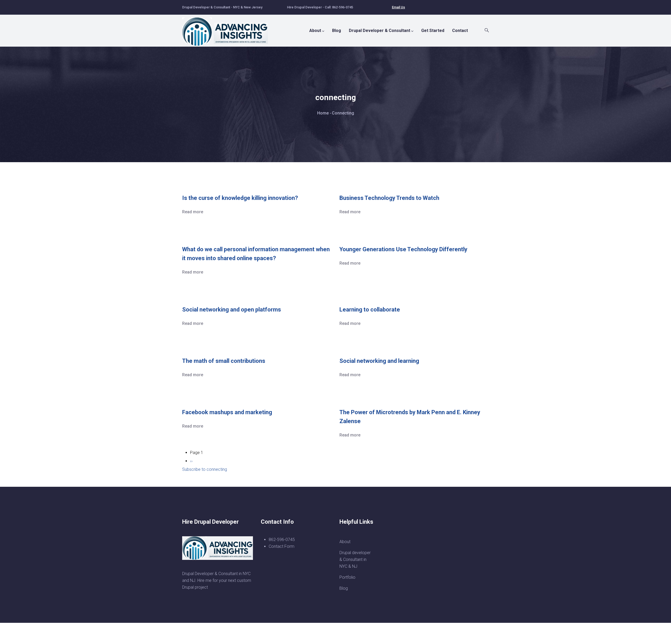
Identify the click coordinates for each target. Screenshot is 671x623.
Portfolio (347, 577)
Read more (192, 211)
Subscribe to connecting (204, 469)
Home (323, 113)
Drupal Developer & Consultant (379, 30)
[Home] (228, 29)
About (315, 30)
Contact (460, 30)
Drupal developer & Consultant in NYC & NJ (355, 559)
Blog (336, 30)
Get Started (432, 30)
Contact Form (281, 546)
